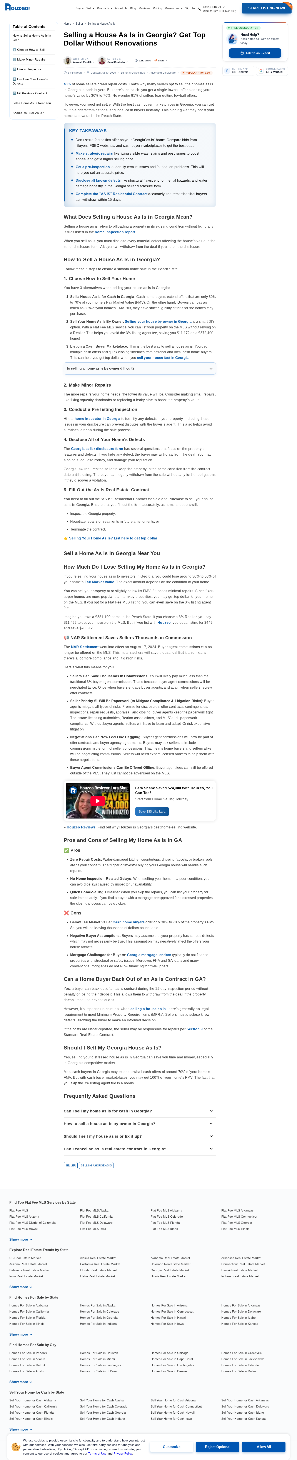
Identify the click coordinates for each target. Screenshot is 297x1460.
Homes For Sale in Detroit (27, 1365)
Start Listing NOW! (266, 8)
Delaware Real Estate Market (29, 1270)
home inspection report (115, 232)
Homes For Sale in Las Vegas (100, 1365)
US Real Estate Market (25, 1258)
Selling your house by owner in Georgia (158, 321)
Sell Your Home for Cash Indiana (102, 1418)
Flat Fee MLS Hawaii (23, 1228)
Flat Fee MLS (18, 1210)
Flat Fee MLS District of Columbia (32, 1222)
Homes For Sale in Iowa (167, 1323)
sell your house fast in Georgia (163, 358)
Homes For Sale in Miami (97, 1359)
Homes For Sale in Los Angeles (172, 1365)
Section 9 (195, 1029)
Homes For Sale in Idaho (238, 1317)
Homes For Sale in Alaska (97, 1305)
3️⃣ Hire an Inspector (27, 69)
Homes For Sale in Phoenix (28, 1353)
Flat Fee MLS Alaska (94, 1210)
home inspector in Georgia (97, 419)
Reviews (144, 8)
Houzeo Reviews (81, 827)
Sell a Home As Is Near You (32, 103)
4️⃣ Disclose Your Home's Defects (30, 81)
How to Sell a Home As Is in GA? (32, 38)
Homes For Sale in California (29, 1311)
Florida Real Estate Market (98, 1270)
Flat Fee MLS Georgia (236, 1222)
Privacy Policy (122, 1453)
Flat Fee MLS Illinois (235, 1228)
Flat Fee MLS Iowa (93, 1228)
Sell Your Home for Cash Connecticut (176, 1406)
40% (67, 84)
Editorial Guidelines (133, 72)
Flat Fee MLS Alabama (166, 1210)
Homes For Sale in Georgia (99, 1317)
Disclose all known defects (98, 180)
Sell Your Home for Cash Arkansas (245, 1400)
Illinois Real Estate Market (168, 1276)
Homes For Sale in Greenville (241, 1353)
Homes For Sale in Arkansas (240, 1305)
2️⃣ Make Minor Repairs (29, 59)
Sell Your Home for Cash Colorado (103, 1406)
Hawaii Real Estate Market (239, 1270)
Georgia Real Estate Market (170, 1270)
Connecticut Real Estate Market (243, 1264)
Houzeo (164, 622)
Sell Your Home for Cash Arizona (173, 1400)
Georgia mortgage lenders (149, 955)
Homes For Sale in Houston (99, 1353)
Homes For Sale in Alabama (28, 1305)
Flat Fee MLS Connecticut (239, 1216)
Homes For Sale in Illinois (26, 1323)
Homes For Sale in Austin (26, 1371)
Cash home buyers (129, 922)
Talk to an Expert (258, 53)
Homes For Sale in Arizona (169, 1305)
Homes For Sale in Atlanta (27, 1359)
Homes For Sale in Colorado (99, 1311)
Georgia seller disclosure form (97, 449)
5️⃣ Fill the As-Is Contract (30, 93)
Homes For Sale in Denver (169, 1371)
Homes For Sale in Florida (27, 1317)
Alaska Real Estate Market (98, 1258)
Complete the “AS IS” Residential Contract (111, 194)
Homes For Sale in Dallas (238, 1371)
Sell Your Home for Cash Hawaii (173, 1412)
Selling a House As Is (101, 23)
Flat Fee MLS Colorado (167, 1216)
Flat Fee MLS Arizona (24, 1216)
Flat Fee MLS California (96, 1216)
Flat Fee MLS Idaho (164, 1228)
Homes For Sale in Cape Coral (172, 1359)
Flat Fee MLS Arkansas (237, 1210)
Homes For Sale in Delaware (241, 1311)
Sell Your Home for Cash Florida (31, 1412)
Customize (171, 1447)
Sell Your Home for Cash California (33, 1406)
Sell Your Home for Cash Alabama (32, 1400)
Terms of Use (97, 1453)
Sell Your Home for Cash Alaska (102, 1400)
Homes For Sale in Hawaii (168, 1317)
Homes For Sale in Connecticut (172, 1311)
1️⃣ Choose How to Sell (29, 49)
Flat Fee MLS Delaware (96, 1222)
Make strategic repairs (94, 153)
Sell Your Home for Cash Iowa (171, 1418)
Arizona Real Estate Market (28, 1264)
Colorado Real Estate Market (170, 1264)
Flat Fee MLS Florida (165, 1222)
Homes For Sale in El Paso (98, 1371)
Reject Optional (217, 1447)
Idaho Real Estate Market (97, 1276)
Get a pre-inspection (93, 167)
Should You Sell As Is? (28, 113)
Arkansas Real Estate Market (241, 1258)
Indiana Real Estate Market (240, 1276)
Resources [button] (172, 8)
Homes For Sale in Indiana (98, 1323)
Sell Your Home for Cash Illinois (31, 1418)
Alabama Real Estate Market (170, 1258)
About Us (121, 8)
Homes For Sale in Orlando (240, 1365)
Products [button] (103, 8)
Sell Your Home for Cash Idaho (242, 1412)
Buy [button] (78, 8)
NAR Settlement (85, 647)
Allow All (264, 1447)
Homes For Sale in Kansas (239, 1323)
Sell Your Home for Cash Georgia (103, 1412)
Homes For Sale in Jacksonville (242, 1359)
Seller (79, 23)
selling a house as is (148, 1009)
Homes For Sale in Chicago (170, 1353)
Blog (133, 8)
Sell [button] (89, 8)
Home (67, 23)
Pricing (157, 8)
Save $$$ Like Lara (152, 811)
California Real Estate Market (100, 1264)
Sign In (190, 8)
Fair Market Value (99, 582)
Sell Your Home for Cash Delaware (245, 1406)
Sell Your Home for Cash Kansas (243, 1418)
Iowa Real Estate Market (26, 1276)
